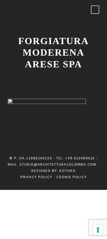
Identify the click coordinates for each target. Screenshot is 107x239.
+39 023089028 (80, 158)
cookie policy (71, 176)
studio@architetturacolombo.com (57, 164)
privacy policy (36, 176)
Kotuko (67, 170)
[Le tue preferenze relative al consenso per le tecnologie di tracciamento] (98, 230)
